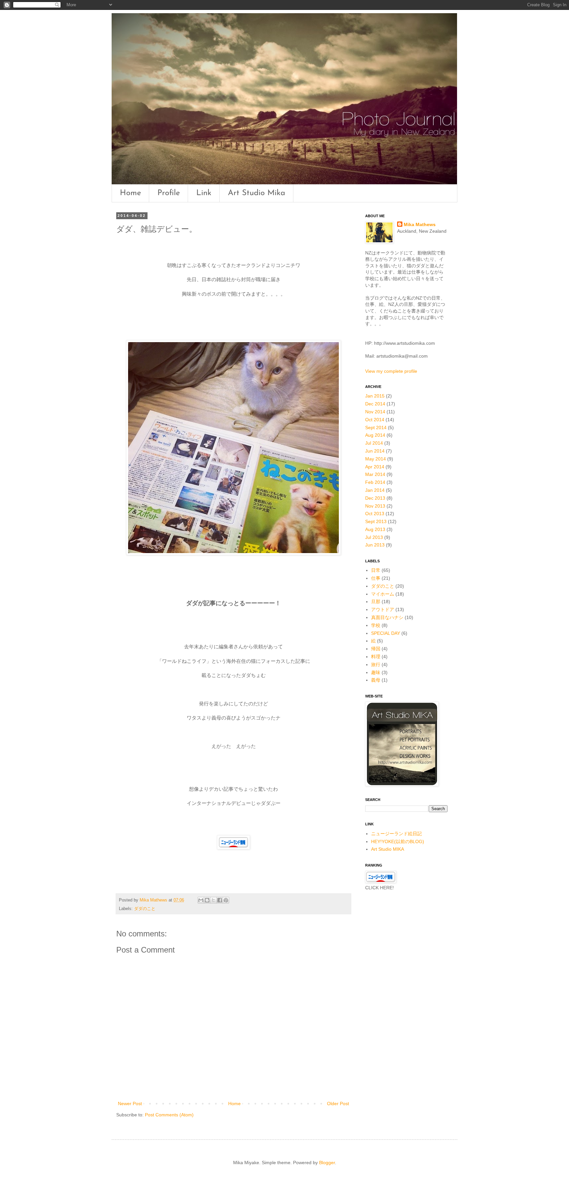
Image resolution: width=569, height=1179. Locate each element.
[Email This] (201, 900)
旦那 (375, 601)
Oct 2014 (374, 419)
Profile (168, 193)
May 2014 (375, 458)
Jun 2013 (375, 544)
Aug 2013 (375, 529)
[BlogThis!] (207, 900)
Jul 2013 (374, 537)
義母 (375, 680)
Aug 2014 (375, 435)
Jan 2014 (375, 490)
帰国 (375, 648)
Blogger (327, 1162)
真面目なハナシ (387, 617)
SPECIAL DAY (385, 633)
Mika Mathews (420, 224)
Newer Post (130, 1103)
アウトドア (382, 609)
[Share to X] (213, 900)
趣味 (375, 672)
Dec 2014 (375, 403)
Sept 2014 (376, 427)
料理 (375, 656)
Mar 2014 (375, 474)
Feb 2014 (375, 482)
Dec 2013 (375, 498)
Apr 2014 (374, 466)
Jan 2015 (375, 395)
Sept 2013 (376, 521)
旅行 (375, 664)
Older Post (338, 1103)
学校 (375, 625)
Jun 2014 (375, 451)
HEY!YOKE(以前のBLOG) (397, 841)
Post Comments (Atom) (169, 1114)
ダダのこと (144, 908)
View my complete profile (391, 371)
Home (130, 193)
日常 (375, 570)
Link (203, 193)
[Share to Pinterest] (226, 900)
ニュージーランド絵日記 (396, 833)
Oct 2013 (374, 513)
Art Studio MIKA (387, 849)
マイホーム (382, 594)
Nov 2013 (375, 506)
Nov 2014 (375, 411)
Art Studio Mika (256, 193)
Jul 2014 (374, 443)
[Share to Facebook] (219, 900)
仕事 (375, 578)
